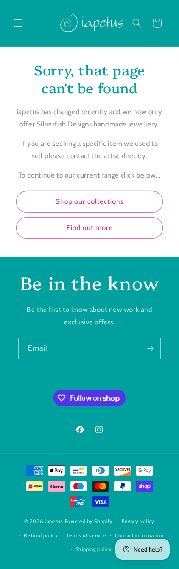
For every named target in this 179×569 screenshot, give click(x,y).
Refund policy (41, 535)
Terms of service (86, 535)
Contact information (139, 535)
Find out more (90, 228)
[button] (18, 23)
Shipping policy (94, 549)
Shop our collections (89, 201)
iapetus (54, 521)
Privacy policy (138, 521)
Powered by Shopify (89, 521)
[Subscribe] (150, 348)
